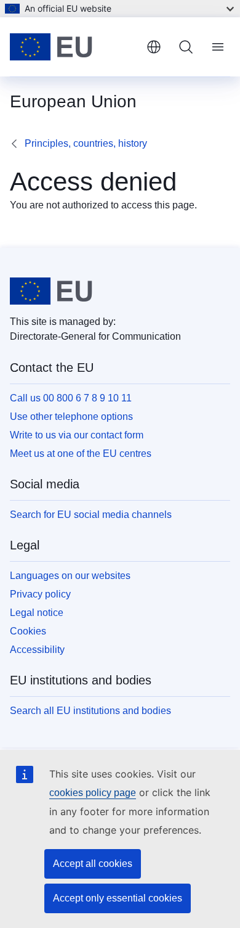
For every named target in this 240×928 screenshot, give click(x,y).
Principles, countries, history (86, 143)
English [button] (154, 47)
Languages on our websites (70, 575)
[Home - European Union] (73, 46)
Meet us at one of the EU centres (80, 453)
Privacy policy (40, 594)
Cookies (28, 631)
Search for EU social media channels (91, 514)
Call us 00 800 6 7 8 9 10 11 (71, 398)
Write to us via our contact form (76, 435)
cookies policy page (92, 792)
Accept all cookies (92, 863)
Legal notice (36, 612)
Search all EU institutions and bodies (90, 710)
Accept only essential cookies (117, 898)
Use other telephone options (71, 416)
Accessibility (37, 649)
